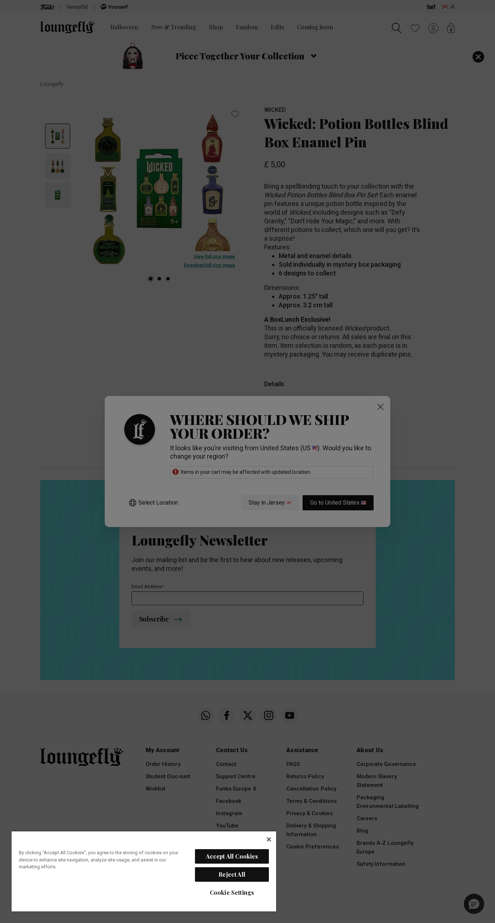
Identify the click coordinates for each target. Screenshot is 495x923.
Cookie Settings (232, 892)
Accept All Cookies (232, 856)
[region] (144, 871)
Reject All (232, 874)
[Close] (269, 839)
